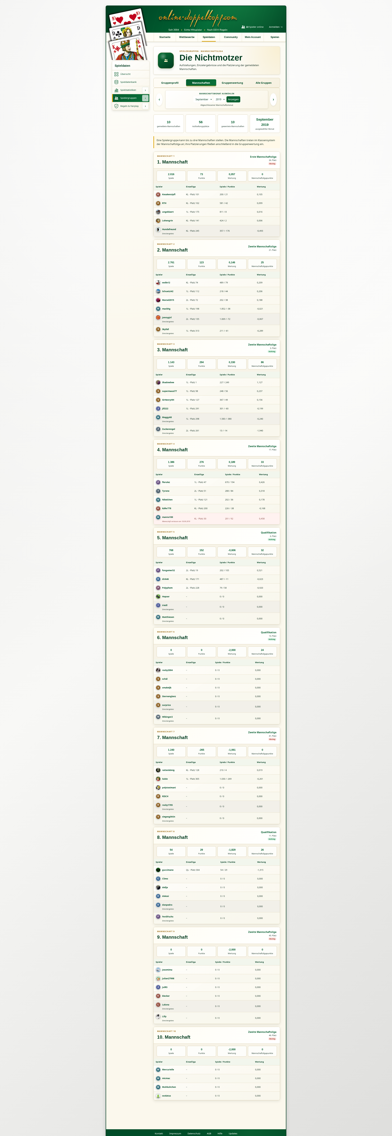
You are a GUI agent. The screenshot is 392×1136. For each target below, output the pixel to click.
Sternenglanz (169, 696)
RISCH (165, 796)
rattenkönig (168, 770)
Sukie (165, 778)
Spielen (275, 37)
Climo (165, 878)
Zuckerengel (168, 429)
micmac (166, 1078)
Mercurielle (168, 1069)
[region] (217, 210)
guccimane (167, 869)
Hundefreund (169, 229)
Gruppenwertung (232, 82)
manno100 (167, 517)
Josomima (167, 969)
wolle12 (166, 282)
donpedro (167, 904)
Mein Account (253, 37)
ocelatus (166, 1095)
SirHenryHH (168, 399)
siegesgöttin (168, 816)
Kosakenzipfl (168, 194)
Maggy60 (167, 417)
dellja (165, 887)
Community (230, 37)
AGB (209, 1133)
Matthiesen (168, 617)
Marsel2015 (168, 300)
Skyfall (165, 329)
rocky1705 (167, 805)
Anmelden (276, 26)
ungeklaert (168, 211)
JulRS (164, 987)
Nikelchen (167, 499)
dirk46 (165, 579)
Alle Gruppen (264, 82)
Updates (233, 1133)
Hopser (166, 596)
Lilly (164, 1016)
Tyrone (165, 490)
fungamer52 (168, 570)
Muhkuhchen (169, 1086)
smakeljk (166, 687)
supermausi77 (169, 391)
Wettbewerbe (186, 37)
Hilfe (220, 1133)
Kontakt (159, 1133)
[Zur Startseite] (198, 18)
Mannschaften (201, 82)
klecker (166, 995)
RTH (164, 203)
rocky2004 (167, 670)
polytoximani (169, 787)
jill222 (165, 408)
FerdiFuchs (167, 916)
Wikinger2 (167, 716)
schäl (165, 678)
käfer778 (166, 508)
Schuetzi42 (167, 291)
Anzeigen (233, 99)
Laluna (165, 1004)
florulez (166, 482)
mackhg (166, 308)
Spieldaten (209, 37)
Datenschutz (194, 1133)
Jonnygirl (167, 317)
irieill (164, 605)
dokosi (165, 896)
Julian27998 (168, 978)
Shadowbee (168, 382)
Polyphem (167, 587)
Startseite (164, 37)
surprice (166, 705)
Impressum (175, 1133)
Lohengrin (167, 220)
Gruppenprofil (170, 82)
